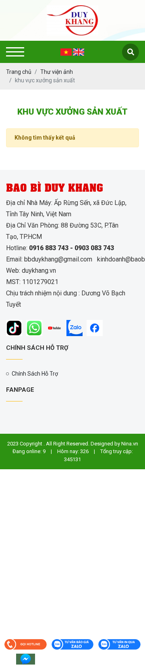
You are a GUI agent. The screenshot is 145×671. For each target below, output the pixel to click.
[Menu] (15, 51)
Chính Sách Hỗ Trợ (35, 373)
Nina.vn (129, 444)
